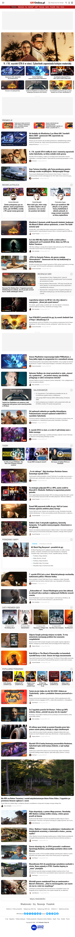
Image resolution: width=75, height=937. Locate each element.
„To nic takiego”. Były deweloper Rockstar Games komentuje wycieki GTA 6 (37, 476)
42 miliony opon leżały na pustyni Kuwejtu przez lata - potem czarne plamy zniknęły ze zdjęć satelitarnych (37, 732)
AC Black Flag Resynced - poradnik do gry (37, 555)
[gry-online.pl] (37, 2)
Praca (58, 919)
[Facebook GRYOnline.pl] (25, 914)
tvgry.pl (37, 445)
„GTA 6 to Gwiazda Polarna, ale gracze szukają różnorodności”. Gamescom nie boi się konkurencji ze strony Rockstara (37, 263)
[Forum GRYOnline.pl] (40, 914)
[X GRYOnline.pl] (30, 914)
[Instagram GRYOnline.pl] (27, 914)
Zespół (54, 919)
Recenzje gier (55, 274)
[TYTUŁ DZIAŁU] (37, 607)
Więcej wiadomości (37, 899)
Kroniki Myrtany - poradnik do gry (54, 678)
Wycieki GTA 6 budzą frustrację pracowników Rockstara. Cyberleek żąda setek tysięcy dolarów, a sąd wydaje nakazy (37, 749)
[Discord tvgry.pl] (55, 914)
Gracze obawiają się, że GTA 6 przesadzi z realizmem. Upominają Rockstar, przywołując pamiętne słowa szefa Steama (37, 852)
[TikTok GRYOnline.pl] (32, 914)
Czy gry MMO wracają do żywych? (37, 455)
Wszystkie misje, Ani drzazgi (40, 563)
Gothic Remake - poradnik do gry (7, 678)
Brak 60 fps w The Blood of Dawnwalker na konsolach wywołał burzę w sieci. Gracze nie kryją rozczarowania (37, 658)
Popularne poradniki (37, 669)
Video (57, 7)
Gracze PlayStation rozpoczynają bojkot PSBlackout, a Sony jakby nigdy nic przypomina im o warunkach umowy (37, 72)
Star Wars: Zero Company (56, 619)
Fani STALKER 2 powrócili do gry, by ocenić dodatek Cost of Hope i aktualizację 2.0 (60, 86)
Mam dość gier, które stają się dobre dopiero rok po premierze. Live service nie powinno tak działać (37, 202)
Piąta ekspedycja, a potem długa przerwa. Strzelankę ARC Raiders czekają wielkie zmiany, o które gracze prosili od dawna (37, 817)
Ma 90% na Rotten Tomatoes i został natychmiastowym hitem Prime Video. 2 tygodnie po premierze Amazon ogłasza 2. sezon (37, 783)
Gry (26, 7)
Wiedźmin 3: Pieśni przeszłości (14, 909)
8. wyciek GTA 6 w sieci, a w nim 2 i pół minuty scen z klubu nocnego (37, 434)
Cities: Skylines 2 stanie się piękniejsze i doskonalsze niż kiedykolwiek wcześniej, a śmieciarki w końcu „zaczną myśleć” (37, 834)
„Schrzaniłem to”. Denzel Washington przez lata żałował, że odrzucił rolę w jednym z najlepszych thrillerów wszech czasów (37, 596)
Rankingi (30, 7)
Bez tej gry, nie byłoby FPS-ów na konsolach (60, 456)
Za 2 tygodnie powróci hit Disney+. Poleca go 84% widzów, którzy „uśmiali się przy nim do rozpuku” (37, 714)
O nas (6, 919)
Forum (62, 7)
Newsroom (21, 7)
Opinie (47, 7)
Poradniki (52, 7)
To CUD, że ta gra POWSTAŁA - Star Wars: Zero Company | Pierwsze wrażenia (13, 457)
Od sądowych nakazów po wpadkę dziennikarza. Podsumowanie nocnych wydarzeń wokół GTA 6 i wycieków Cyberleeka (37, 417)
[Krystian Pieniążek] (52, 74)
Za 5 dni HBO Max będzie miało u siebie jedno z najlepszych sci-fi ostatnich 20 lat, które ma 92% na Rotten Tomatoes (37, 245)
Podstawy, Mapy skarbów (40, 556)
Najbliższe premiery (64, 909)
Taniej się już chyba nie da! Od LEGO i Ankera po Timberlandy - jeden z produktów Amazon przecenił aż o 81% (17, 125)
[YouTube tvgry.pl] (47, 914)
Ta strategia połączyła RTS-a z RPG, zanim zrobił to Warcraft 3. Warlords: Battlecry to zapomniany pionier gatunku (62, 72)
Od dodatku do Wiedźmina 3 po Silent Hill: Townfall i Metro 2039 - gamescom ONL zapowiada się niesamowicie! (13, 72)
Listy (36, 7)
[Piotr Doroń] (3, 60)
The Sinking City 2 (9, 619)
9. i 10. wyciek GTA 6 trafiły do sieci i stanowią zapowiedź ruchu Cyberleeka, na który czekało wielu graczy (37, 48)
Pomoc (68, 919)
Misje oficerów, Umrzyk (39, 558)
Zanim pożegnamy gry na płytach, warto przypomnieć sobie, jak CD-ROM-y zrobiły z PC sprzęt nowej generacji (13, 202)
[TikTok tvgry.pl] (50, 914)
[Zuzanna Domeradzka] (27, 74)
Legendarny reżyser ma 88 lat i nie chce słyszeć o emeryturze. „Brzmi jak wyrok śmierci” (37, 304)
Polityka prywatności (31, 919)
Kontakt (63, 919)
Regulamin (12, 919)
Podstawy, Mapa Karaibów (40, 560)
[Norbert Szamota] (27, 88)
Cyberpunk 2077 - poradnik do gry (19, 678)
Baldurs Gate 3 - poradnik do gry (65, 678)
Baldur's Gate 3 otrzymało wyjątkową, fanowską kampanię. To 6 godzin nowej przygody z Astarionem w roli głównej (37, 528)
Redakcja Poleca (37, 185)
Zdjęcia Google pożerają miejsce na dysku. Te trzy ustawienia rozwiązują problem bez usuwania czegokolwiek (37, 640)
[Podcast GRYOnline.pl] (35, 914)
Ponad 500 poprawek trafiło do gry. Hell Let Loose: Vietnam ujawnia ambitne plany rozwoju (37, 511)
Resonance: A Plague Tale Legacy (40, 620)
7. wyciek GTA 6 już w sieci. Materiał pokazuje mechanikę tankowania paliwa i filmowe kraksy (37, 579)
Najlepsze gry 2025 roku (43, 909)
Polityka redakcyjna (20, 919)
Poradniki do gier (37, 539)
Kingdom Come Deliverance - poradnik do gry (31, 679)
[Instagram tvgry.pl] (52, 914)
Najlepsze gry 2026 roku (30, 909)
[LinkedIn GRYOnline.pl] (38, 914)
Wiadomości (26, 904)
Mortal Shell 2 (25, 619)
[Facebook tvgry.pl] (57, 914)
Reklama (49, 919)
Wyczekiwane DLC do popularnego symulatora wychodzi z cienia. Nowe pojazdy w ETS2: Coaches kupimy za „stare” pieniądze (37, 869)
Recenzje (41, 7)
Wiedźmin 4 (54, 909)
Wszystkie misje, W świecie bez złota (43, 565)
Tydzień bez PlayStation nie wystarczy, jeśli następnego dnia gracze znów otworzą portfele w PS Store (36, 86)
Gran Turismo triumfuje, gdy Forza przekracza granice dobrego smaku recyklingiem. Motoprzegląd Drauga (37, 173)
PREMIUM (14, 7)
